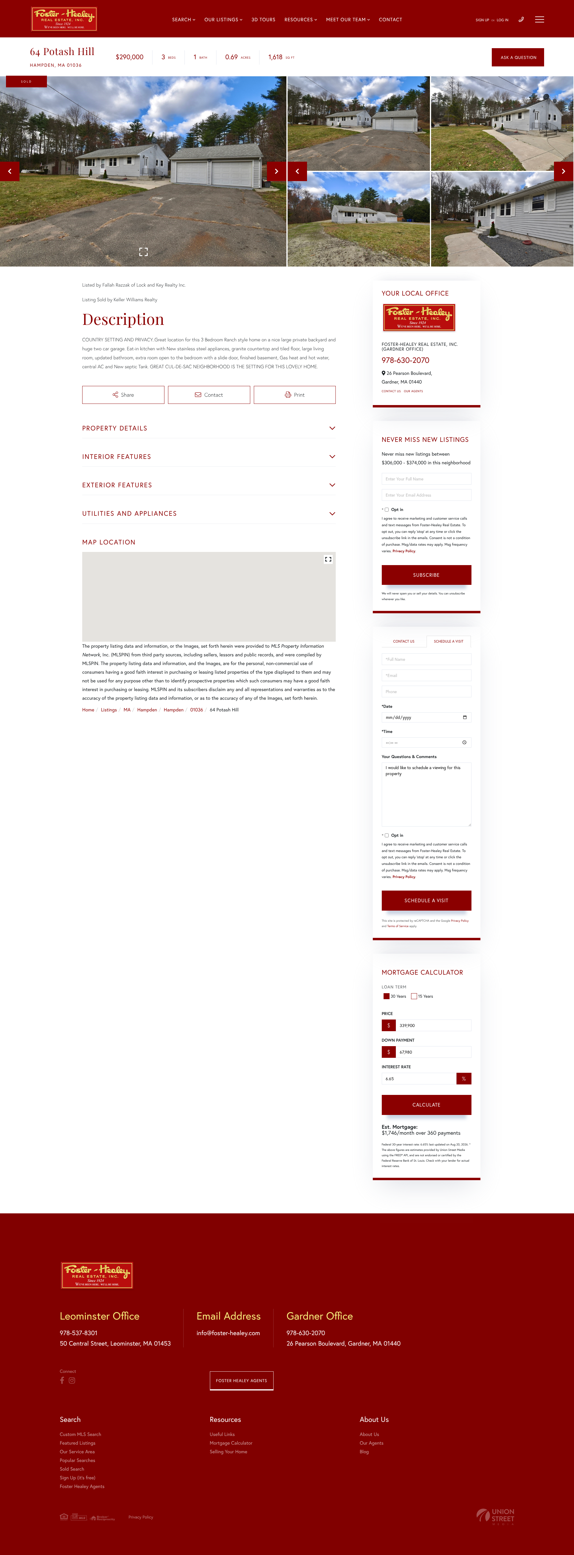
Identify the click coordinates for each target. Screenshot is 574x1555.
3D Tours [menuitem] (263, 20)
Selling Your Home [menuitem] (228, 1452)
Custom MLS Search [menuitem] (80, 1434)
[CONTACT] (518, 57)
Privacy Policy (404, 551)
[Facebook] (62, 1380)
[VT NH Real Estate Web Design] (495, 1517)
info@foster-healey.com (228, 1333)
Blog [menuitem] (364, 1452)
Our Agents (413, 391)
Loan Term (394, 987)
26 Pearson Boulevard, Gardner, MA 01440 (343, 1343)
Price (387, 1013)
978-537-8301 (78, 1333)
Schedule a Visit (448, 641)
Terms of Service (398, 926)
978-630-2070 (406, 360)
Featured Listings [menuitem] (77, 1443)
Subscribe (426, 575)
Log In (503, 20)
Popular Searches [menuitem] (77, 1460)
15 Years (425, 996)
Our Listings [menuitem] (221, 20)
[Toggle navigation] (539, 19)
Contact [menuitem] (390, 20)
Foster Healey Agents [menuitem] (82, 1486)
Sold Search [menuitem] (72, 1469)
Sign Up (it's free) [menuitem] (77, 1478)
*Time (387, 731)
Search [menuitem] (181, 20)
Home (88, 710)
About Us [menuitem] (369, 1434)
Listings (109, 710)
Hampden (147, 710)
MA (127, 710)
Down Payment (398, 1040)
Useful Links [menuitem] (222, 1434)
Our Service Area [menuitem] (77, 1452)
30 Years (398, 996)
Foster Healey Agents (241, 1380)
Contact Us (391, 391)
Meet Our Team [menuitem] (346, 20)
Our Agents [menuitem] (372, 1443)
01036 (196, 710)
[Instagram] (72, 1380)
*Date (387, 706)
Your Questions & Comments (409, 756)
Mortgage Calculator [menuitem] (231, 1443)
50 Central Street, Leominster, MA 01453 (115, 1343)
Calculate (427, 1104)
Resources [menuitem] (299, 20)
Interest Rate (396, 1066)
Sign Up (482, 20)
